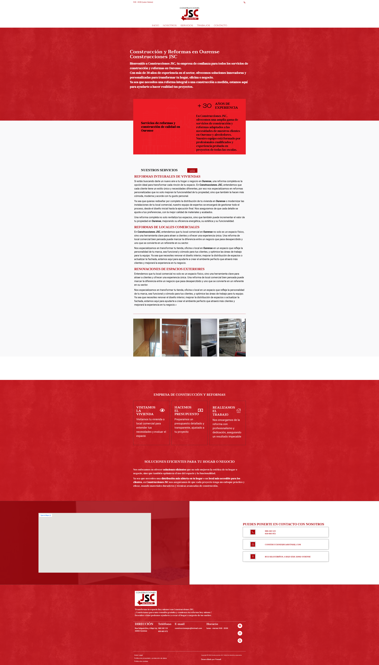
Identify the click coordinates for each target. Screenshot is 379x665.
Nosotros (170, 25)
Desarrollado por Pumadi (211, 659)
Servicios (187, 25)
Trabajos (203, 25)
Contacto (220, 25)
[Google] (240, 640)
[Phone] (244, 2)
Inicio (155, 25)
